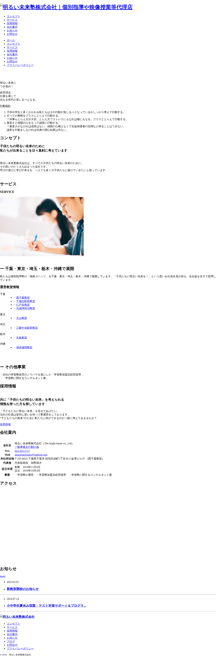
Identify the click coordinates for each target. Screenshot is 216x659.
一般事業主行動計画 (27, 447)
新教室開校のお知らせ (23, 589)
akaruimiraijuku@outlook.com (31, 454)
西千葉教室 (23, 297)
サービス (12, 19)
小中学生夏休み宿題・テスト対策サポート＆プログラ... (46, 605)
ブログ (11, 641)
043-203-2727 (22, 451)
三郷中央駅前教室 (27, 327)
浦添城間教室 (24, 347)
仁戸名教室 (23, 304)
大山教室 (21, 318)
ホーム (11, 40)
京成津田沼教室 (25, 308)
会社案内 (12, 26)
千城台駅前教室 (25, 301)
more (2, 576)
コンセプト (13, 16)
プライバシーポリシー (20, 65)
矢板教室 (21, 337)
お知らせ (12, 30)
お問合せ (12, 34)
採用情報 (12, 23)
